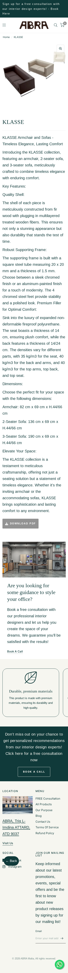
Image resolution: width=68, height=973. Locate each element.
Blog (39, 816)
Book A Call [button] (15, 651)
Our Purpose (44, 810)
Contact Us (43, 821)
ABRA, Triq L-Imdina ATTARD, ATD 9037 (16, 827)
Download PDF (23, 523)
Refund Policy (45, 833)
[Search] (56, 25)
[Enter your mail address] (62, 938)
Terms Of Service (47, 827)
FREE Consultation (48, 798)
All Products (44, 804)
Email (39, 931)
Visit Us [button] (7, 843)
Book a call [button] (34, 771)
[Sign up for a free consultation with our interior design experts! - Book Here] (34, 9)
